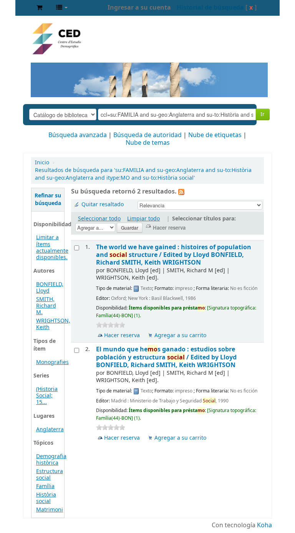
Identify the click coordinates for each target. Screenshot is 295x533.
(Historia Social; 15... (47, 395)
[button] (39, 7)
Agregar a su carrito (180, 335)
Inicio (42, 163)
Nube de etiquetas (215, 135)
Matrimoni (49, 510)
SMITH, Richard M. (46, 305)
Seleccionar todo (99, 219)
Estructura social (49, 474)
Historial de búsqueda (210, 7)
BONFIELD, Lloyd (49, 287)
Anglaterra (50, 429)
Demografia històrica (51, 459)
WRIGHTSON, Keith (53, 324)
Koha (264, 525)
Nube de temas (148, 142)
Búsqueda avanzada (77, 135)
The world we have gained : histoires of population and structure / (173, 255)
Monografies (52, 362)
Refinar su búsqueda (48, 199)
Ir (262, 114)
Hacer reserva (122, 335)
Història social (46, 498)
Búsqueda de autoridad (147, 135)
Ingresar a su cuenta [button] (139, 7)
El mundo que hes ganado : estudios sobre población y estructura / (166, 357)
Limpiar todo (143, 219)
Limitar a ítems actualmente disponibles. (52, 247)
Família (45, 486)
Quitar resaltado (102, 204)
